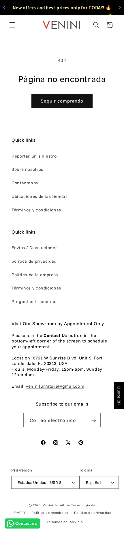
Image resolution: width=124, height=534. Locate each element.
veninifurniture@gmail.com (55, 386)
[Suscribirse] (93, 420)
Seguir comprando (62, 101)
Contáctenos (25, 182)
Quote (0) (119, 395)
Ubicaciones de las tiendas (39, 196)
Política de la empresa (35, 274)
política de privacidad (34, 261)
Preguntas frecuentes (35, 301)
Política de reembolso (49, 512)
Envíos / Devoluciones (34, 247)
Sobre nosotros (27, 169)
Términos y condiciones (36, 210)
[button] (12, 25)
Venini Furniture (57, 505)
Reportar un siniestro (34, 156)
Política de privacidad (92, 512)
